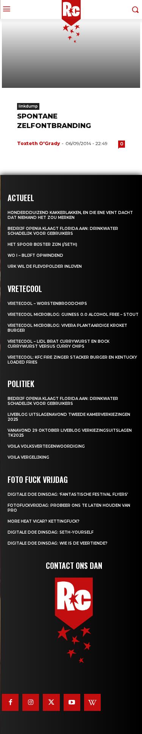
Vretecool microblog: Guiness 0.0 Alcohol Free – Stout (73, 314)
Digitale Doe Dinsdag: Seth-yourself (51, 532)
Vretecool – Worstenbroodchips (47, 303)
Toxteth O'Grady (38, 143)
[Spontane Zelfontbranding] (71, 53)
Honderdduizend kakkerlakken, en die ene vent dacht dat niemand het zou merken (70, 215)
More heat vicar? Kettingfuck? (44, 521)
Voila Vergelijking (28, 457)
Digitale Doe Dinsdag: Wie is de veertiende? (58, 543)
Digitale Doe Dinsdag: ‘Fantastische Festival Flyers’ (68, 494)
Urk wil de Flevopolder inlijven (45, 266)
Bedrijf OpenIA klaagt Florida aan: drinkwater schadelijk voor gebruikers (63, 231)
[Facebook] (10, 702)
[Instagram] (30, 702)
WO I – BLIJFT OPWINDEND (35, 255)
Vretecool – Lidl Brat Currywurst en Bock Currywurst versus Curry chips (58, 344)
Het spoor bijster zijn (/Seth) (42, 244)
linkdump (28, 106)
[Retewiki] (92, 702)
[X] (51, 702)
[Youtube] (72, 702)
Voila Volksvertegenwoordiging (46, 446)
